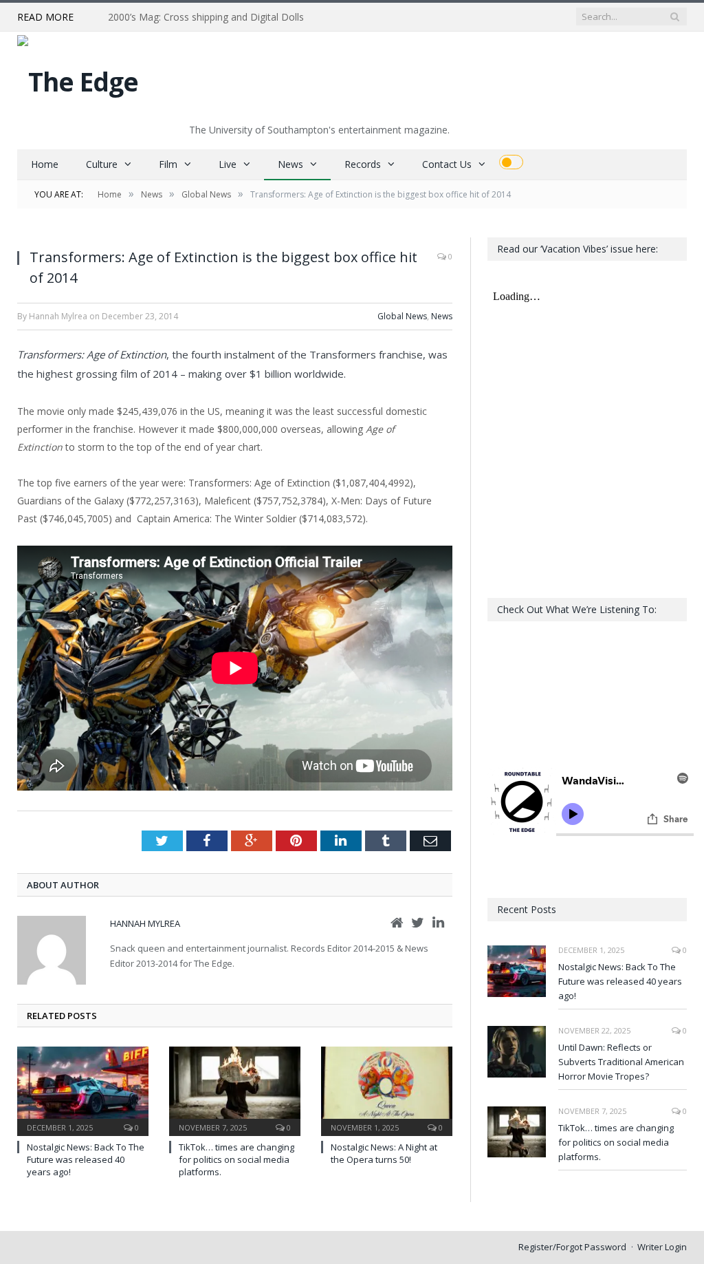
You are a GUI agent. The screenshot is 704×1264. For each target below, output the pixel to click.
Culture (102, 164)
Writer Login (662, 1247)
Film (168, 164)
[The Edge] (77, 78)
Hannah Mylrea (145, 923)
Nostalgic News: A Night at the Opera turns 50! (384, 1153)
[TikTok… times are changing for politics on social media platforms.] (234, 1090)
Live (227, 164)
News (290, 164)
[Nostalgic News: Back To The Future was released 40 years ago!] (82, 1090)
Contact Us (447, 164)
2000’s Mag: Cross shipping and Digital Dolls (206, 17)
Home (44, 164)
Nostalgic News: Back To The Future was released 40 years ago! (85, 1159)
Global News (402, 316)
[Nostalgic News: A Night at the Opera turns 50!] (386, 1090)
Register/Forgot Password (572, 1247)
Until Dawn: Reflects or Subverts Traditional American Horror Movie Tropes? (621, 1061)
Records (362, 164)
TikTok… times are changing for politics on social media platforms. (236, 1159)
